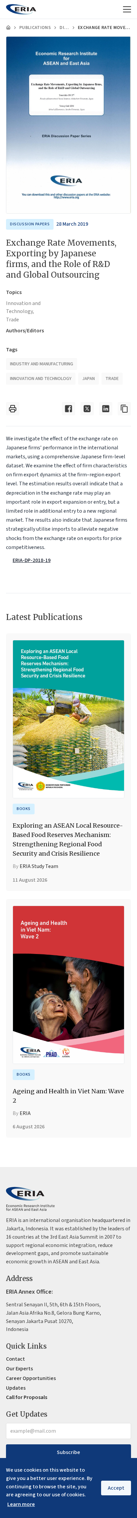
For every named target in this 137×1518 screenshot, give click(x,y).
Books (24, 809)
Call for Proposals (26, 1397)
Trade (12, 319)
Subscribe (68, 1452)
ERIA (25, 1113)
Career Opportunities (31, 1378)
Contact (15, 1359)
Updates (16, 1388)
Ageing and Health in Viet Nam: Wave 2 (68, 1095)
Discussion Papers (64, 27)
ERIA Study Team (39, 866)
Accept (116, 1488)
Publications (35, 27)
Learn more (21, 1504)
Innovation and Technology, (23, 307)
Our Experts (19, 1368)
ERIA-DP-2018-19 (32, 560)
